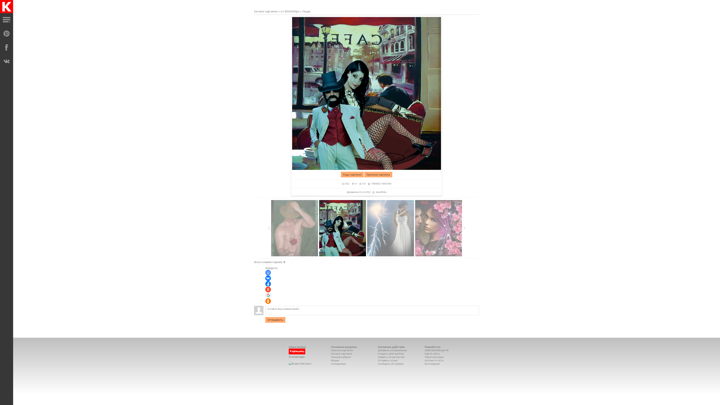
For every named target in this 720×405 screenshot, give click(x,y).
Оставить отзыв (388, 360)
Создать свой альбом (391, 353)
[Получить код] (297, 353)
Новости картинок (342, 350)
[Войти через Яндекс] (268, 289)
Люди (306, 11)
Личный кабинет (341, 357)
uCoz (441, 360)
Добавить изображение (392, 350)
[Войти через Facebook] (268, 284)
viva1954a (381, 192)
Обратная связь (434, 357)
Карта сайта (432, 353)
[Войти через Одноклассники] (268, 301)
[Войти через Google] (268, 295)
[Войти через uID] (268, 272)
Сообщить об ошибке (391, 363)
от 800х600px (290, 11)
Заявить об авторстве (391, 357)
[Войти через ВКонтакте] (268, 278)
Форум (335, 360)
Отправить (275, 320)
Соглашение (338, 363)
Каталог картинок (266, 11)
